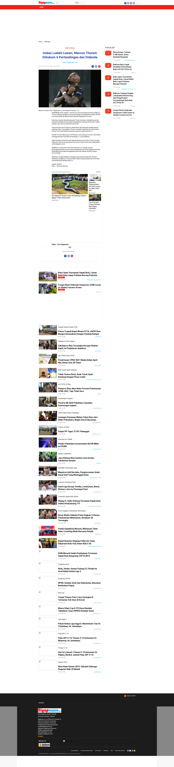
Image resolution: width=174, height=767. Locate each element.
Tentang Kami (74, 750)
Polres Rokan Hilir (93, 379)
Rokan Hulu (96, 434)
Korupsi (98, 351)
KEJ (112, 750)
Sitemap (132, 750)
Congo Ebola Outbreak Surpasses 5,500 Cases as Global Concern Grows (123, 112)
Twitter (130, 750)
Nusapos (106, 750)
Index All (83, 3)
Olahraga (47, 41)
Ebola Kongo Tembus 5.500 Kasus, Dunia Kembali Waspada (122, 54)
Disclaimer (98, 750)
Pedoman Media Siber (87, 750)
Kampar (98, 337)
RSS (134, 750)
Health (98, 292)
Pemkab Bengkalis (94, 280)
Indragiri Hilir (95, 477)
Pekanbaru (97, 422)
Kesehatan (97, 408)
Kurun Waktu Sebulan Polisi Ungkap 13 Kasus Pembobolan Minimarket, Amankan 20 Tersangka (79, 518)
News (133, 72)
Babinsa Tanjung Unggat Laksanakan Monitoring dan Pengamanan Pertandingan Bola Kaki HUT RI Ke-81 (123, 98)
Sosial (98, 463)
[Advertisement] (87, 25)
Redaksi (40, 736)
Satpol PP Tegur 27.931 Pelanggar (74, 431)
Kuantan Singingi (94, 506)
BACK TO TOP (131, 696)
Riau (99, 394)
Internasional (129, 60)
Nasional (97, 365)
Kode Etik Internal (120, 750)
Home (42, 7)
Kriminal (98, 523)
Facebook (128, 750)
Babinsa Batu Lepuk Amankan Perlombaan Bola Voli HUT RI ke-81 (122, 66)
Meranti (98, 534)
